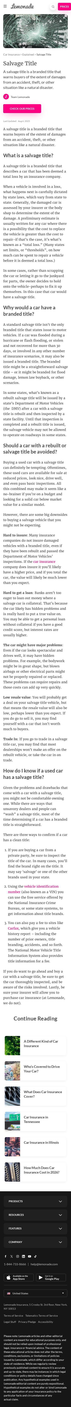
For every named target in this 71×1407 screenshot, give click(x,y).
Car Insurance (11, 54)
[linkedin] (23, 1257)
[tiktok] (35, 1257)
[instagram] (17, 1257)
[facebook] (5, 1257)
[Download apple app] (19, 1277)
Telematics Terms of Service (41, 1315)
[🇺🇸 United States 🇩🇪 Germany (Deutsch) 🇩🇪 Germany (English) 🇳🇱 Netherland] (35, 1293)
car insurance (44, 562)
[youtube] (29, 1257)
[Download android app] (51, 1277)
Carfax (13, 928)
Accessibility (45, 1321)
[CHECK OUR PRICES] (64, 6)
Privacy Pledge (27, 1321)
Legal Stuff (10, 1321)
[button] (5, 6)
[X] (11, 1258)
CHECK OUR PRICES (22, 108)
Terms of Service (13, 1315)
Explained (28, 54)
